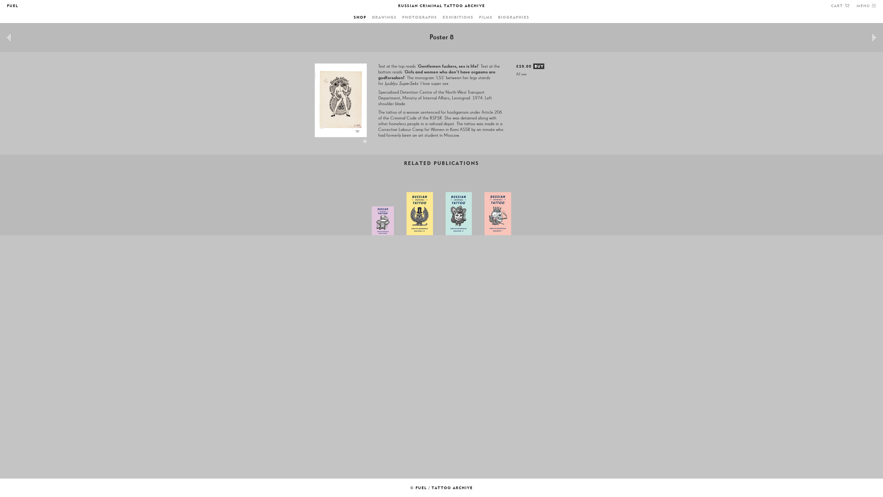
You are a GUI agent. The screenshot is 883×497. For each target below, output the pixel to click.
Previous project (9, 37)
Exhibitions (458, 17)
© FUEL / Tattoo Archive (441, 487)
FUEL (12, 5)
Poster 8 (442, 37)
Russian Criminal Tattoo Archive (441, 5)
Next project (874, 37)
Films (485, 17)
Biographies (513, 17)
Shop (360, 17)
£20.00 (530, 66)
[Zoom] (338, 103)
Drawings (384, 17)
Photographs (419, 17)
